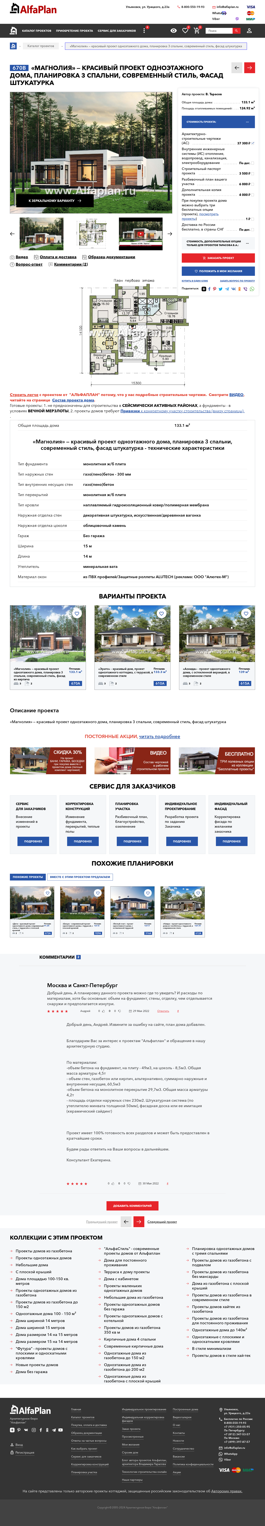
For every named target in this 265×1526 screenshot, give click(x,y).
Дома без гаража (32, 1371)
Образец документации (111, 257)
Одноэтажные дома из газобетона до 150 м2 (125, 1355)
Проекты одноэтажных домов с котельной (133, 1318)
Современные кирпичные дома (133, 1346)
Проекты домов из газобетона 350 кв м (132, 1330)
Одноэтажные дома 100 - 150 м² (46, 1313)
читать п (148, 736)
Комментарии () (71, 264)
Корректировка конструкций (90, 1464)
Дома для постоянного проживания (125, 1262)
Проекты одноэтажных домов (44, 1258)
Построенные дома (185, 1409)
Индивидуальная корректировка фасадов (143, 1419)
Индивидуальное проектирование (144, 1409)
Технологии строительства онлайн (144, 1472)
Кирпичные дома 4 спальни (130, 1339)
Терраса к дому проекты (127, 1272)
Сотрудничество (183, 1448)
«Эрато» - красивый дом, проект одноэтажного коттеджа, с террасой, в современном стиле (125, 672)
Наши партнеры (132, 1479)
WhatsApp (230, 1454)
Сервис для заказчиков (117, 31)
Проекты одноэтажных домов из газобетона (46, 1292)
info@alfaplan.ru (228, 7)
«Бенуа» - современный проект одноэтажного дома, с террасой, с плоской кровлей (78, 926)
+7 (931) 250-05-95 (237, 1426)
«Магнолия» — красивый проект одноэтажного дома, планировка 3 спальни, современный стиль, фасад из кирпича (39, 674)
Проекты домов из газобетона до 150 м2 (47, 1304)
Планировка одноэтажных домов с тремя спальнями (223, 1251)
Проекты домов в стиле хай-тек (221, 1355)
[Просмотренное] (173, 30)
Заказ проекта (131, 1429)
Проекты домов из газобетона (44, 1251)
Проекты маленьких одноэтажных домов (123, 1288)
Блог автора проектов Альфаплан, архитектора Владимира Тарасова (144, 1462)
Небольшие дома (32, 1265)
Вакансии (179, 1456)
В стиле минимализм (211, 1348)
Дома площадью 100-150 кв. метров (42, 1281)
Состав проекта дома (73, 400)
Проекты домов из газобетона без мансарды (220, 1274)
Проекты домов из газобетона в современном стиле (222, 1297)
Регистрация (25, 1452)
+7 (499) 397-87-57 (237, 1442)
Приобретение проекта (74, 31)
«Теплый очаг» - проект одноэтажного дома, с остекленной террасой (123, 926)
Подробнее (34, 652)
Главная (76, 1409)
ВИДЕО (236, 394)
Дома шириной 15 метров (40, 1327)
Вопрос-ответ (29, 264)
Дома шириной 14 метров (40, 1320)
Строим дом (130, 1452)
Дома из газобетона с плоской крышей (220, 1285)
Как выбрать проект (84, 1448)
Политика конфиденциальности (193, 1464)
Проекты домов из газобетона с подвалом (221, 1262)
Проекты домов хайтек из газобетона (216, 1309)
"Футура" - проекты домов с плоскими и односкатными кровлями (42, 1353)
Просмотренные (133, 1436)
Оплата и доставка (58, 257)
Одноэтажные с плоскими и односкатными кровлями (218, 1339)
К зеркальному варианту (51, 201)
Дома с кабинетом (121, 1279)
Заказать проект (220, 258)
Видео (22, 257)
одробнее (169, 736)
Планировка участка (84, 1472)
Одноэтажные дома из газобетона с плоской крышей (132, 1378)
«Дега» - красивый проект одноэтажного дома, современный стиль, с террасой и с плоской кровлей (28, 927)
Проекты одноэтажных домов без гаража (132, 1306)
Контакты (179, 1433)
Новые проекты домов (37, 1364)
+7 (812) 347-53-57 (237, 1434)
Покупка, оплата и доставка (89, 1425)
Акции (177, 1472)
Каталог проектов (36, 31)
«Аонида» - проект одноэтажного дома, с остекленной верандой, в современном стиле (206, 672)
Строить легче (24, 394)
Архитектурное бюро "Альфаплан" (24, 1420)
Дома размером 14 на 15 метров (47, 1334)
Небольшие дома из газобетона (133, 1297)
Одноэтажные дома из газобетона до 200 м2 (125, 1367)
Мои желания (130, 1444)
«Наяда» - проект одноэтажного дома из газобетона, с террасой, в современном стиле (178, 926)
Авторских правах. (226, 1491)
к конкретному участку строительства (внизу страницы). (182, 411)
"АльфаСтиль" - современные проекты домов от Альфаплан (132, 1251)
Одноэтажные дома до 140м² (219, 1330)
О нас (176, 1425)
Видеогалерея (182, 1417)
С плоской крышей (33, 1272)
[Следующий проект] (138, 1221)
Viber (227, 1459)
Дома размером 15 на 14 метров (47, 1341)
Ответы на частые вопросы (89, 1440)
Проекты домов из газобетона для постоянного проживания (220, 1320)
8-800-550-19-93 (192, 7)
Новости (178, 1440)
